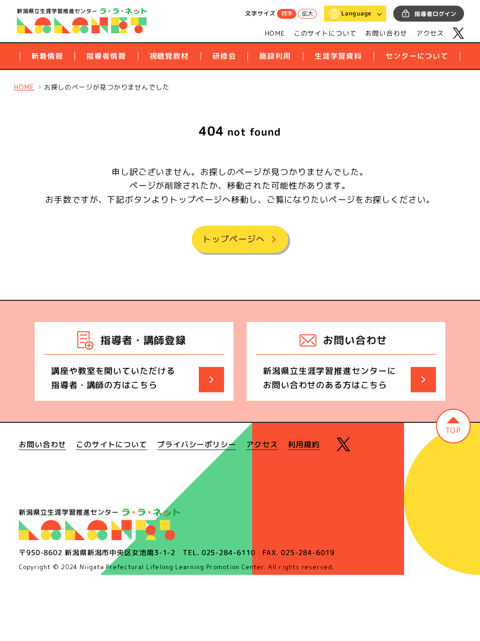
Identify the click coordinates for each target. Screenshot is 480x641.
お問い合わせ (386, 33)
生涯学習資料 (338, 56)
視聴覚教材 (169, 56)
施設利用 (275, 56)
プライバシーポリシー (196, 445)
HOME (275, 33)
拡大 (307, 14)
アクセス (430, 33)
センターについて (417, 56)
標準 (286, 14)
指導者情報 (106, 56)
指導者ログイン (435, 14)
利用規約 (304, 445)
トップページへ (233, 239)
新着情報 (47, 56)
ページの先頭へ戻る (453, 426)
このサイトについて (325, 33)
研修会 (224, 56)
